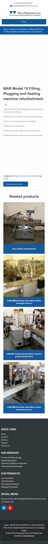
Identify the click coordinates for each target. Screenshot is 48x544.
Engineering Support (9, 460)
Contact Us (5, 446)
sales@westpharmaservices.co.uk (25, 6)
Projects (4, 443)
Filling (31, 29)
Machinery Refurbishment (18, 29)
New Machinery (7, 478)
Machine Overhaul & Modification (14, 463)
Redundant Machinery (9, 487)
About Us (4, 437)
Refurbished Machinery (10, 484)
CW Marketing (28, 536)
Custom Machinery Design (11, 457)
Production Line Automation (12, 466)
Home (5, 29)
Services (4, 440)
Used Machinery (7, 481)
